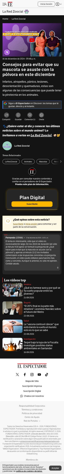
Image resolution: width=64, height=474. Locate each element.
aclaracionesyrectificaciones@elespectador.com (39, 441)
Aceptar (55, 468)
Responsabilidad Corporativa (32, 406)
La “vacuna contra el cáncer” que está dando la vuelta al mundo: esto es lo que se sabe (41, 327)
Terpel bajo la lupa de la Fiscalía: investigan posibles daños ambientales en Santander (41, 345)
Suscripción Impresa (32, 386)
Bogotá (27, 302)
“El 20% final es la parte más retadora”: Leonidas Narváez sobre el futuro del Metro (42, 309)
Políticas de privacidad (32, 413)
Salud (26, 320)
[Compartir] (6, 115)
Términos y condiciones (32, 410)
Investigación (30, 339)
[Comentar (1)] (29, 115)
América (27, 284)
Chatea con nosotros (34, 396)
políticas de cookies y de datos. (29, 471)
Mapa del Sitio (32, 381)
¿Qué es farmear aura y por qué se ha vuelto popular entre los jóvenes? (42, 290)
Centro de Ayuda (32, 417)
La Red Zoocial (22, 146)
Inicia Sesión (46, 4)
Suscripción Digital (32, 391)
